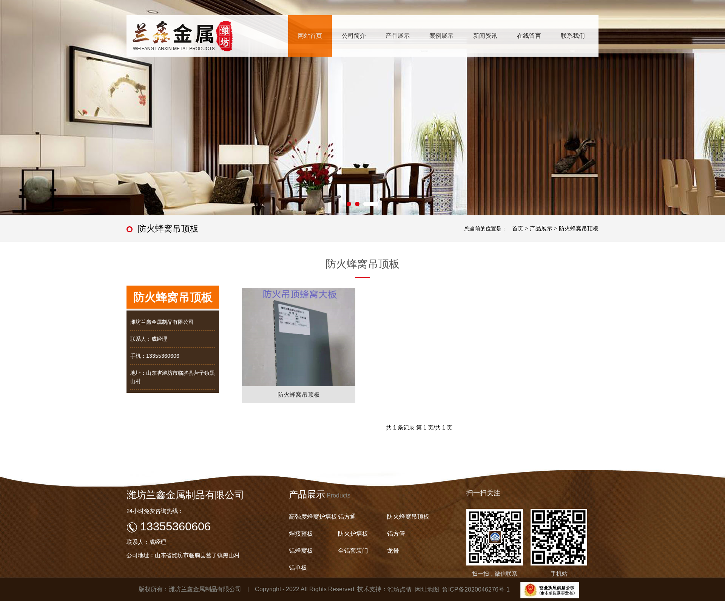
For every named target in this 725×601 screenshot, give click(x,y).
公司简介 (354, 35)
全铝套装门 (353, 550)
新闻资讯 (485, 35)
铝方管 (396, 533)
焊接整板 (301, 533)
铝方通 (347, 516)
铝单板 (298, 567)
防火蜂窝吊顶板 (579, 228)
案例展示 (441, 35)
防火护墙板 (353, 533)
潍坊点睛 (399, 589)
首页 (517, 228)
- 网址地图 (425, 589)
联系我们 (573, 35)
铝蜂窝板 (301, 550)
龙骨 (393, 550)
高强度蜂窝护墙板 (313, 516)
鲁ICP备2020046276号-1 (476, 589)
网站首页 (310, 35)
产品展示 (398, 35)
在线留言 (529, 35)
